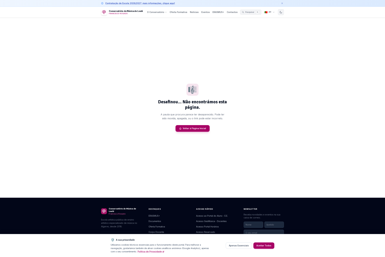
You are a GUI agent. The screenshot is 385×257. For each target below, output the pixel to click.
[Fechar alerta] (282, 3)
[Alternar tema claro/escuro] (281, 12)
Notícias (194, 12)
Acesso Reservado (205, 232)
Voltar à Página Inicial (194, 128)
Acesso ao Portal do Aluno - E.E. (212, 215)
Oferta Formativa (178, 12)
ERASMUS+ (218, 12)
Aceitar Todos (263, 245)
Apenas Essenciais (239, 245)
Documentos (155, 221)
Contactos (232, 12)
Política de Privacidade (150, 251)
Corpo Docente (156, 232)
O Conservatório (155, 12)
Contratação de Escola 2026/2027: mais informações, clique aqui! (140, 3)
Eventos (205, 12)
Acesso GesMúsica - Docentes (211, 221)
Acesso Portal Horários (207, 226)
